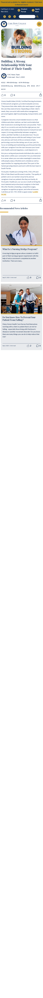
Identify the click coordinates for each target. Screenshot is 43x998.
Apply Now (37, 10)
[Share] (40, 94)
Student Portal (24, 10)
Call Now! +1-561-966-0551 (7, 10)
